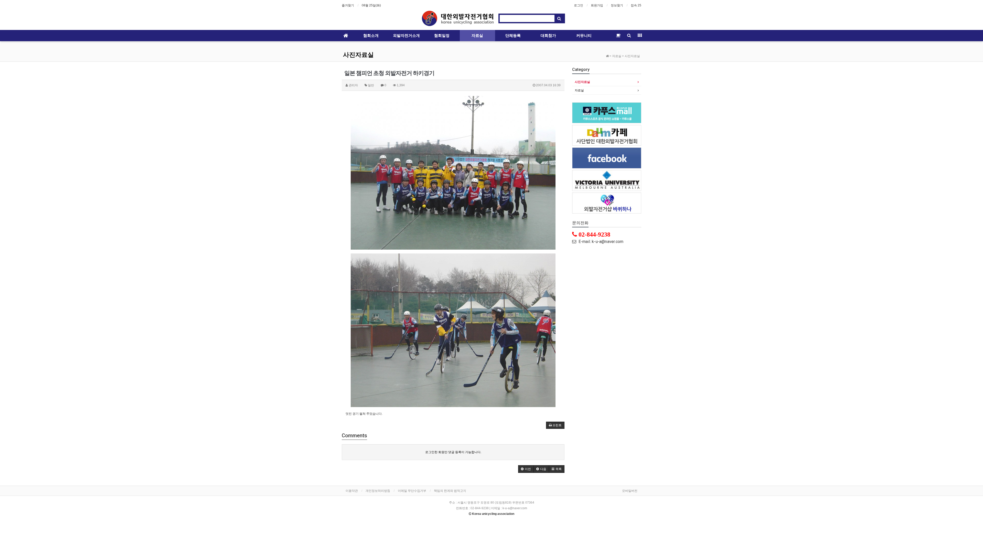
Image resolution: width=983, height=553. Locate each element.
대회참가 (548, 35)
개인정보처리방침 (378, 491)
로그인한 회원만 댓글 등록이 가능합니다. (453, 452)
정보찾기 (617, 5)
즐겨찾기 (348, 5)
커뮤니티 (584, 35)
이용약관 (352, 491)
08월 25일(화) (371, 5)
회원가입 (597, 5)
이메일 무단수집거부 (412, 491)
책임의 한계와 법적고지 (450, 491)
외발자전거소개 (406, 35)
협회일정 (442, 35)
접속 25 (636, 5)
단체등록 (513, 35)
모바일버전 (629, 491)
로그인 (578, 5)
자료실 (477, 35)
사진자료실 (358, 54)
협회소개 (371, 35)
